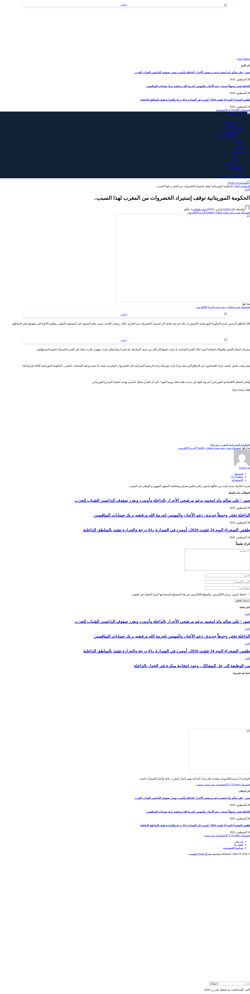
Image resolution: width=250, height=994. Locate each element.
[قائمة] (248, 180)
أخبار (240, 119)
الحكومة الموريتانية (239, 444)
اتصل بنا (238, 844)
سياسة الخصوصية (233, 847)
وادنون (232, 138)
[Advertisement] (148, 34)
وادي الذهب (229, 132)
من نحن (239, 841)
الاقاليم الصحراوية (233, 128)
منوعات (238, 151)
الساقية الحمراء (227, 135)
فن (234, 157)
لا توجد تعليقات (200, 209)
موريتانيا (214, 444)
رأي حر (239, 170)
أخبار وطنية (229, 122)
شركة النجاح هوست (200, 853)
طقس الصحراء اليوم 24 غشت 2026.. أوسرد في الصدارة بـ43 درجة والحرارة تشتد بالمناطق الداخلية (195, 99)
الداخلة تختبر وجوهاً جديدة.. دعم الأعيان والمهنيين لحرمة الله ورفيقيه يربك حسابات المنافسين (198, 86)
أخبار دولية (230, 125)
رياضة (239, 144)
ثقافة (233, 161)
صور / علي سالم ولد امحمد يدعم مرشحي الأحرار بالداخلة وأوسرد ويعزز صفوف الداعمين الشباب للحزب (192, 72)
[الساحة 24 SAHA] (239, 113)
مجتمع (239, 148)
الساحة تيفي (236, 167)
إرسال (213, 983)
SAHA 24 (228, 209)
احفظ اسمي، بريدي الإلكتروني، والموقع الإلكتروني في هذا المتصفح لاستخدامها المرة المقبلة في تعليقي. (188, 594)
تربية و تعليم (229, 164)
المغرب (224, 444)
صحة (233, 154)
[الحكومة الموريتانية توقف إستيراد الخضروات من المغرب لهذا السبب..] (183, 300)
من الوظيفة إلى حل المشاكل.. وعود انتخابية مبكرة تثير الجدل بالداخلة (192, 666)
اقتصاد (239, 141)
